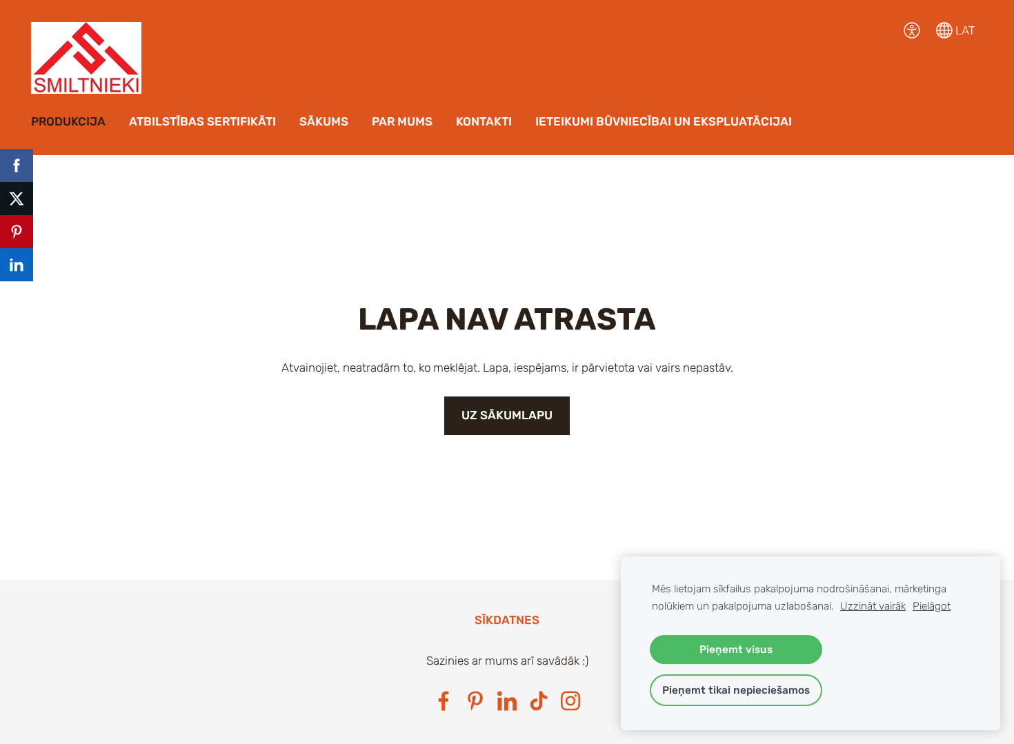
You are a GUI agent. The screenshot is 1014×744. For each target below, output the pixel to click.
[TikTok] (538, 701)
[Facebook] (443, 701)
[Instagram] (570, 701)
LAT (964, 30)
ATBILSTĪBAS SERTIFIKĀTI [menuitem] (202, 121)
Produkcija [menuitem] (68, 121)
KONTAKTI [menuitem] (484, 121)
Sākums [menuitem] (323, 121)
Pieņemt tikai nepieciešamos (736, 690)
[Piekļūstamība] (911, 30)
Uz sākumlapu (507, 415)
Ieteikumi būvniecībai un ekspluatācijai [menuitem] (663, 121)
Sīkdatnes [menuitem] (507, 620)
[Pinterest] (475, 701)
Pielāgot (932, 606)
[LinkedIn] (507, 701)
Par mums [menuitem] (402, 121)
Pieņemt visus (736, 649)
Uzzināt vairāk (873, 606)
